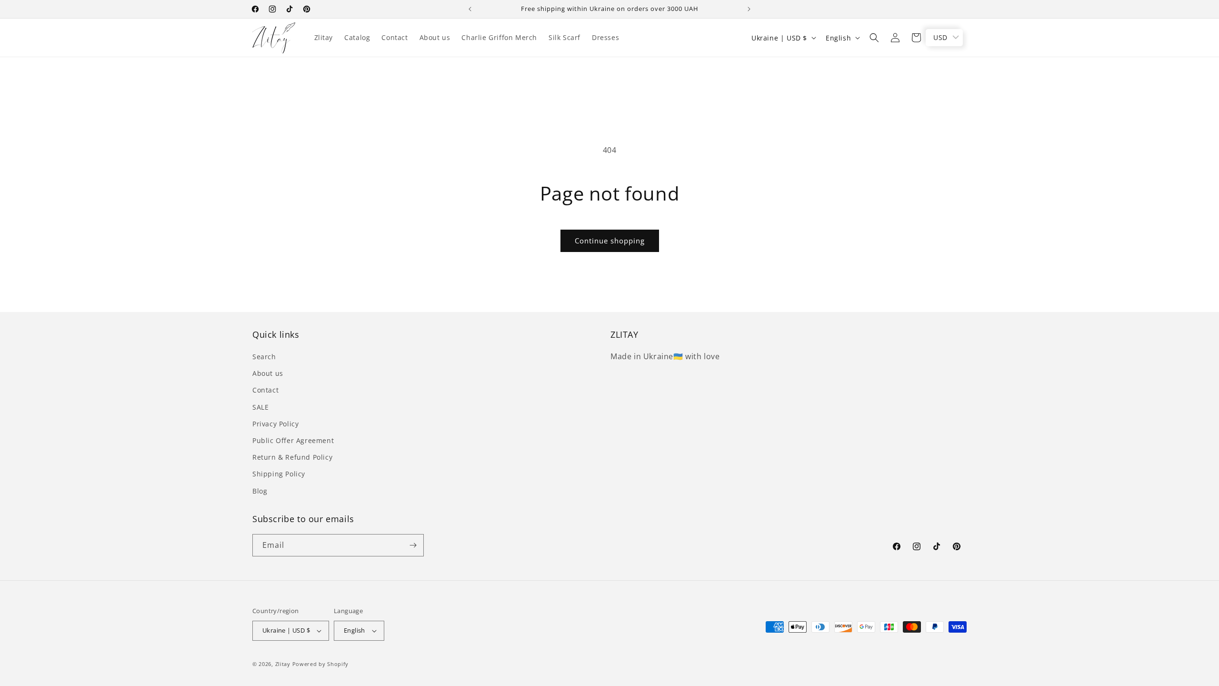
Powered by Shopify (320, 663)
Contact (265, 389)
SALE (260, 407)
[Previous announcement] (470, 9)
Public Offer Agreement (293, 440)
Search (264, 356)
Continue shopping (610, 240)
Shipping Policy (278, 473)
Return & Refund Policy (292, 457)
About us (267, 373)
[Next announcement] (749, 9)
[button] (874, 37)
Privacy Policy (275, 423)
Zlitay (282, 663)
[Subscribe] (412, 545)
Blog (259, 490)
